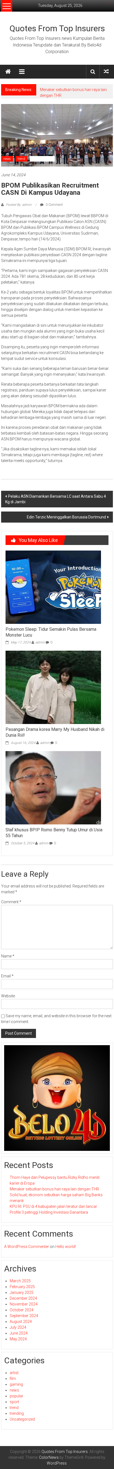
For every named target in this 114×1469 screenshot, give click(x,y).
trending (17, 1413)
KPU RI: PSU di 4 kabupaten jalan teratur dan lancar (53, 1206)
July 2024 (18, 1327)
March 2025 (20, 1281)
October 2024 (21, 1310)
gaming (16, 1384)
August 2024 (21, 1321)
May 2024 (18, 1339)
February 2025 (22, 1286)
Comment (11, 902)
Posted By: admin (18, 205)
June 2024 (19, 1333)
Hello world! (65, 1246)
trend (21, 159)
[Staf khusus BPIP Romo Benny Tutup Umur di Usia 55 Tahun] (53, 787)
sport (14, 1402)
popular (16, 1396)
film (13, 1378)
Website (8, 996)
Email (7, 976)
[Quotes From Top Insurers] (8, 72)
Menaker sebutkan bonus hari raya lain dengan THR (54, 1189)
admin (40, 642)
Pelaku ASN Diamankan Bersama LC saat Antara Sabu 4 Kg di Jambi (55, 499)
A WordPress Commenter (26, 1246)
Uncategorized (42, 159)
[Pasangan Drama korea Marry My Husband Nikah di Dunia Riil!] (53, 687)
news (7, 159)
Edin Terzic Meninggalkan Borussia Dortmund (66, 517)
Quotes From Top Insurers (57, 28)
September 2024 (24, 1316)
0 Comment (54, 205)
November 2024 (24, 1304)
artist (14, 1373)
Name (7, 956)
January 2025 (21, 1292)
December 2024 (23, 1298)
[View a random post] (106, 71)
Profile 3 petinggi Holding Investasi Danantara (49, 1212)
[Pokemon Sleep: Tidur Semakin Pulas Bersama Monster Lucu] (53, 587)
